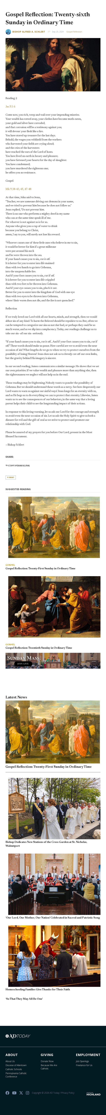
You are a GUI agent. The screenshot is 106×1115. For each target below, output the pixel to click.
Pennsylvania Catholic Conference (16, 1075)
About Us (10, 1061)
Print (11, 477)
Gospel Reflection (74, 31)
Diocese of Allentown (16, 1065)
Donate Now (47, 1061)
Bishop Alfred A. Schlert (28, 31)
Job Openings (82, 1061)
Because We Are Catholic (49, 1067)
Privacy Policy (67, 1092)
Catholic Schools (14, 1069)
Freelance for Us (84, 1065)
